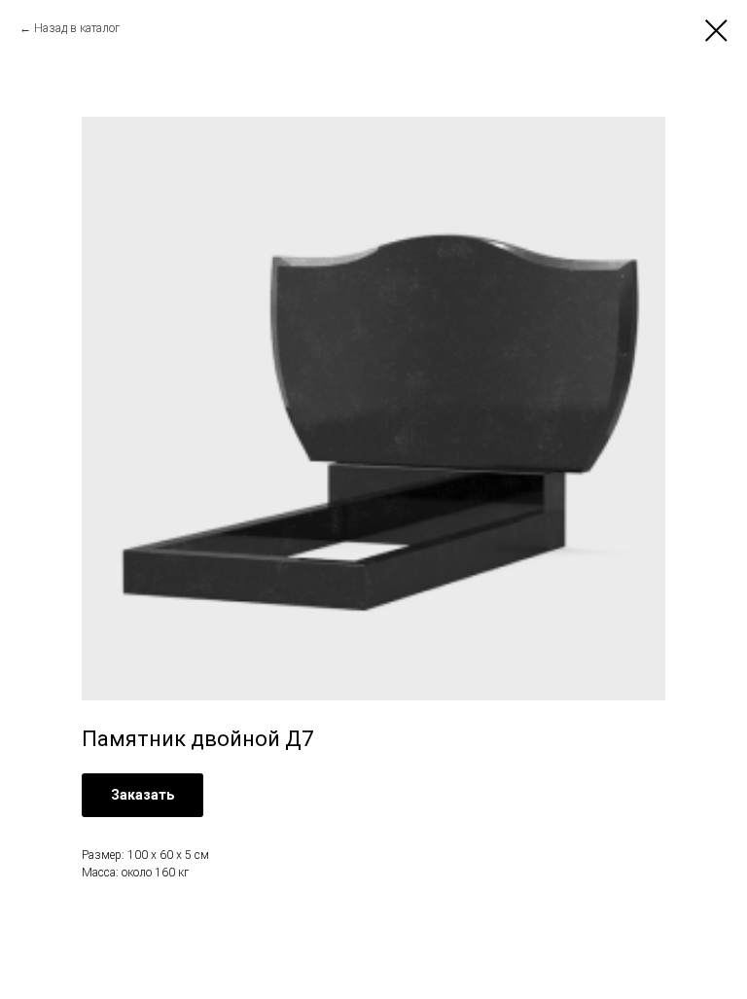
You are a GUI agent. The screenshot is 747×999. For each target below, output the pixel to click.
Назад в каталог (77, 28)
